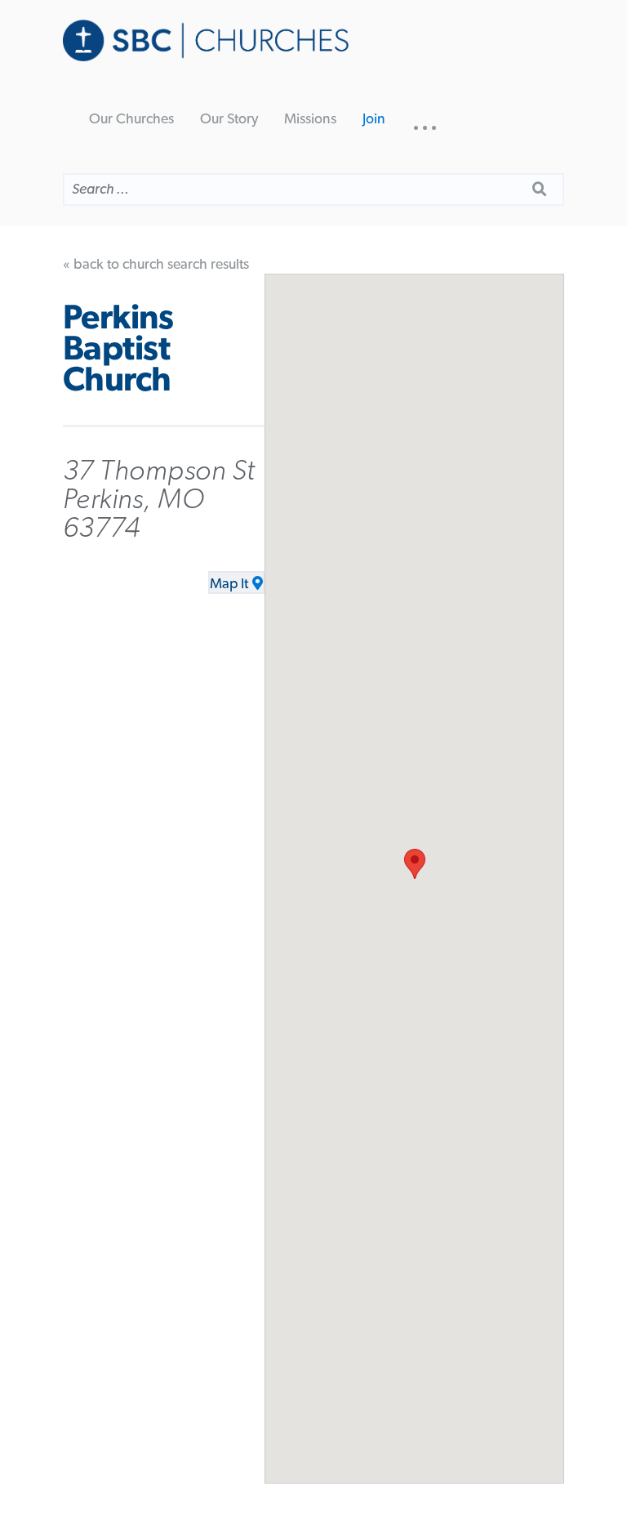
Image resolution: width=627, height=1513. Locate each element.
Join (373, 119)
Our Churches (131, 119)
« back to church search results (156, 264)
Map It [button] (229, 584)
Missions (310, 119)
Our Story (229, 119)
